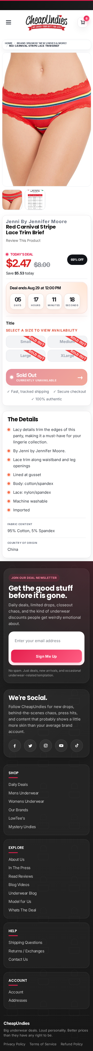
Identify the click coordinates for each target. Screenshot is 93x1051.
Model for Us (20, 901)
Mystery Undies (22, 826)
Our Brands (18, 809)
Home (9, 43)
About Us (16, 859)
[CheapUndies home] (46, 23)
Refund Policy (72, 1044)
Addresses (18, 1000)
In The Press (19, 867)
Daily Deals (18, 784)
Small (25, 341)
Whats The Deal (22, 910)
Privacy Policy (14, 1044)
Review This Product (23, 240)
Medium (67, 341)
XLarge (67, 355)
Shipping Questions (25, 942)
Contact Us (18, 959)
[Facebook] (15, 745)
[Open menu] (8, 22)
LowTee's (17, 818)
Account (16, 992)
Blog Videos (19, 884)
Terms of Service (43, 1044)
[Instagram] (46, 745)
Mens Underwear (24, 793)
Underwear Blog (23, 893)
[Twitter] (30, 745)
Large (25, 355)
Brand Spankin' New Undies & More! (42, 43)
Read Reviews (21, 876)
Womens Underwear (26, 801)
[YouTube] (61, 745)
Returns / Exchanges (26, 951)
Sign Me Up (46, 656)
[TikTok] (77, 745)
